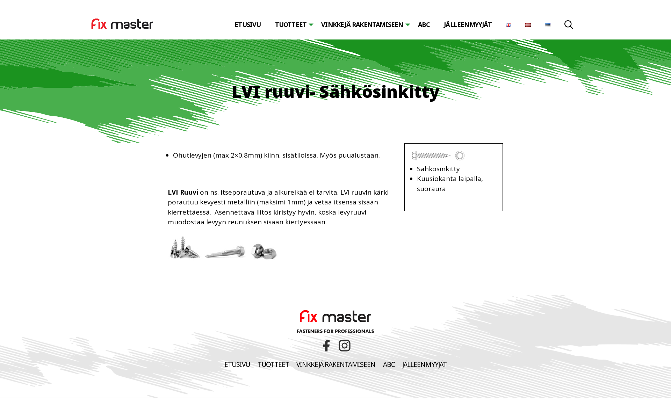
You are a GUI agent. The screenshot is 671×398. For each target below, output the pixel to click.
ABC (424, 24)
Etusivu (248, 24)
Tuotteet (291, 24)
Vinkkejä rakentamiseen (362, 24)
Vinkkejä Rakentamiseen (335, 364)
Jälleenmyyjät (468, 24)
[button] (568, 25)
